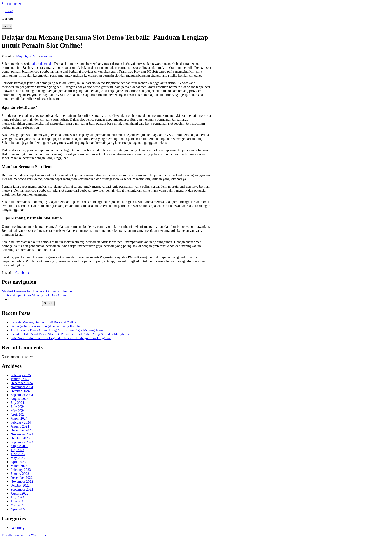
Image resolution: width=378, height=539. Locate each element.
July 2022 (17, 497)
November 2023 (21, 434)
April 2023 (18, 462)
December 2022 (21, 477)
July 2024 (17, 403)
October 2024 (20, 391)
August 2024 (19, 399)
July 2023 (17, 450)
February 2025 (20, 375)
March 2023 (18, 466)
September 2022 (21, 489)
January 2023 (19, 473)
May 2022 (17, 505)
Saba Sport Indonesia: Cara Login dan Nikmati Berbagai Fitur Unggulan (60, 338)
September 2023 (21, 442)
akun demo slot (42, 63)
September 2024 (21, 395)
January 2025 (19, 379)
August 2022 (19, 493)
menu (7, 26)
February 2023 (20, 470)
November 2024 (21, 387)
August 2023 (19, 446)
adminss (46, 56)
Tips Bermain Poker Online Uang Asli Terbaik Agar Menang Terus (56, 330)
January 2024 (19, 426)
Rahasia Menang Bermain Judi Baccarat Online (43, 322)
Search (6, 299)
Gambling (22, 272)
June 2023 (17, 454)
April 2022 (18, 509)
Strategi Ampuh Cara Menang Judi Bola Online (34, 295)
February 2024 (20, 422)
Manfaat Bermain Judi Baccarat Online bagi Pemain (38, 291)
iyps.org (7, 11)
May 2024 (17, 410)
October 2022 (20, 485)
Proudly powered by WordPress (24, 535)
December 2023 (21, 430)
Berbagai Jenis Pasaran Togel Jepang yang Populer (45, 326)
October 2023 (20, 438)
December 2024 (21, 383)
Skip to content (12, 3)
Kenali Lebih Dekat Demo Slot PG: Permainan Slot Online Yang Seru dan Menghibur (69, 334)
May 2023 (17, 458)
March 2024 (18, 418)
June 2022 (17, 501)
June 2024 (17, 406)
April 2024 (18, 414)
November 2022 (21, 481)
